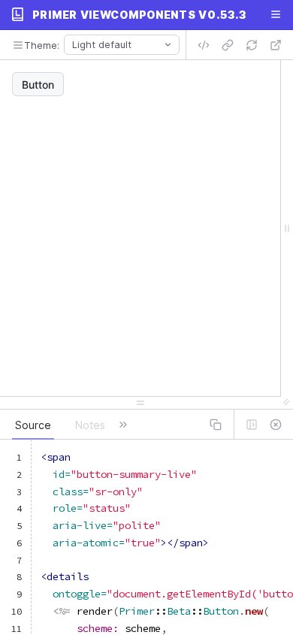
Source (33, 425)
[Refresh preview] (252, 45)
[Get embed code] (204, 45)
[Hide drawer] (276, 425)
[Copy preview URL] (228, 45)
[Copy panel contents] (216, 425)
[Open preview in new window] (276, 45)
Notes (90, 425)
